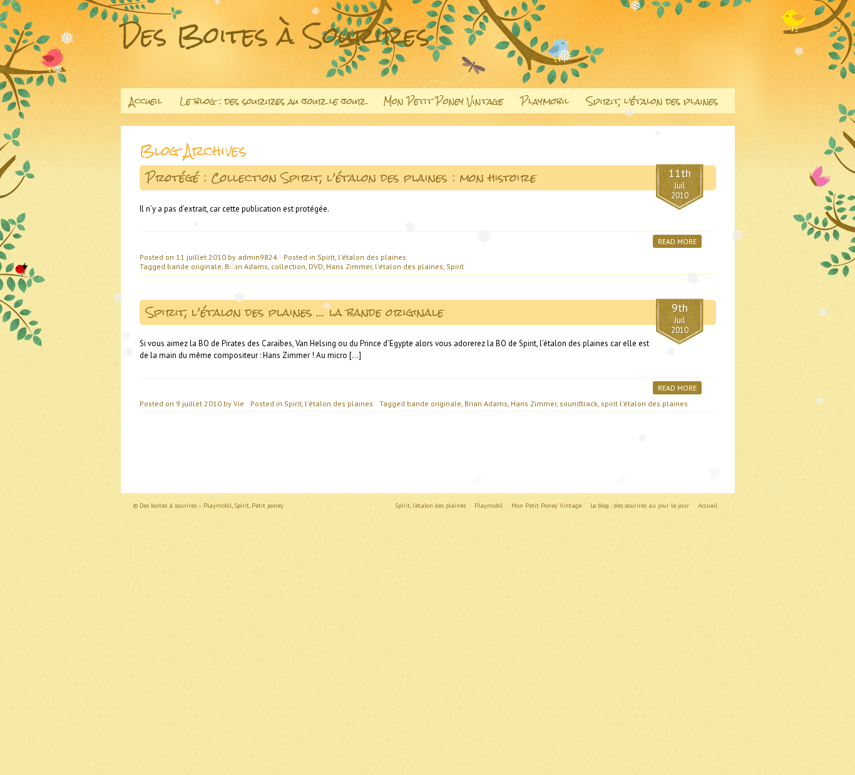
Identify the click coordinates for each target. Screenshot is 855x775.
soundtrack (579, 403)
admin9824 (257, 257)
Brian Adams (246, 266)
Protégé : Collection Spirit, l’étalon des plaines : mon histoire (341, 177)
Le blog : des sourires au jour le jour (273, 101)
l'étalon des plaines (409, 266)
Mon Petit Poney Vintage (443, 101)
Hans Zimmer (349, 266)
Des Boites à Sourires (275, 35)
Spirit (455, 266)
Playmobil (545, 101)
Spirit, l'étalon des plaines (361, 257)
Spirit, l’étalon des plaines (652, 101)
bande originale (194, 266)
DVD (316, 266)
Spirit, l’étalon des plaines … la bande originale (295, 312)
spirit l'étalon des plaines (644, 403)
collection (288, 266)
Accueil (146, 101)
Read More (677, 241)
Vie (238, 403)
